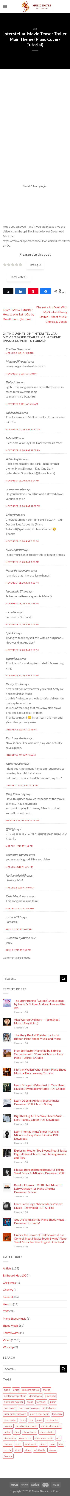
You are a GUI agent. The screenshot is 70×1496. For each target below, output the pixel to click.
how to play (10, 1408)
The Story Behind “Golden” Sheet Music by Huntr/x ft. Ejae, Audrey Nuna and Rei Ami (39, 1004)
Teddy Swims (11, 1332)
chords (46, 1389)
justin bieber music (39, 1413)
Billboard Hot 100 (14, 1275)
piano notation (47, 1432)
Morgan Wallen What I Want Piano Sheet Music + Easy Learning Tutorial (40, 1071)
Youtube (8, 1456)
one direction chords (26, 1426)
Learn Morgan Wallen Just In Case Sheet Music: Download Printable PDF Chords (39, 1086)
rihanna (8, 1444)
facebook (41, 1401)
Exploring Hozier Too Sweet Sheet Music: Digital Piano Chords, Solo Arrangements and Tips (40, 1154)
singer (43, 1444)
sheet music (30, 1444)
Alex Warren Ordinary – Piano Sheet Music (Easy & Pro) (37, 1021)
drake (30, 1401)
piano (16, 1432)
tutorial (7, 1450)
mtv (31, 1420)
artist (16, 1389)
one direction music (51, 1426)
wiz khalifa (39, 1450)
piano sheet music (44, 1438)
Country (8, 1289)
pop (58, 1438)
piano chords (29, 1432)
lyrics (23, 1420)
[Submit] (63, 978)
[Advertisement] (35, 103)
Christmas (9, 1282)
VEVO (18, 1450)
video (28, 1450)
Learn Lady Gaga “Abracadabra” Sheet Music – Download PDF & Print (38, 1205)
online (7, 1432)
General (8, 1297)
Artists (7, 1268)
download (50, 1395)
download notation (14, 1401)
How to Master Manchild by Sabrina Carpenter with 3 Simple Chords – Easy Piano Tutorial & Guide (38, 1054)
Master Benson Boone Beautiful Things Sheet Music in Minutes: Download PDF (39, 1171)
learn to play (10, 1420)
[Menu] (5, 6)
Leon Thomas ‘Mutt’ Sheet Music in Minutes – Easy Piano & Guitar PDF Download (36, 1135)
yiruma (52, 1450)
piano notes (10, 1438)
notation (8, 1426)
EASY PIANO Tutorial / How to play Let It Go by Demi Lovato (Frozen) (18, 314)
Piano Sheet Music (14, 1318)
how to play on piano (29, 1408)
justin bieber (49, 1408)
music (39, 1420)
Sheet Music (10, 1325)
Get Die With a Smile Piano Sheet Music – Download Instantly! (40, 1221)
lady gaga (57, 1413)
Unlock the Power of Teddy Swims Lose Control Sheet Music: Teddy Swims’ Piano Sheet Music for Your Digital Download (40, 1238)
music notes (52, 1420)
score (18, 1444)
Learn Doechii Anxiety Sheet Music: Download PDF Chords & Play (36, 1102)
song (52, 1444)
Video (6, 1340)
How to (8, 1304)
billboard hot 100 (30, 1389)
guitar (53, 1401)
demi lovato (35, 1395)
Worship (8, 1347)
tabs (60, 1444)
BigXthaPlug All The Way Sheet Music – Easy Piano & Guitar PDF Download (39, 1117)
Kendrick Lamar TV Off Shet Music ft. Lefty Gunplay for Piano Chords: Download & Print (38, 1188)
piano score (25, 1438)
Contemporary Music (15, 1395)
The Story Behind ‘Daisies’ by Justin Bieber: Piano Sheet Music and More (37, 1036)
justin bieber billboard (15, 1413)
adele (7, 1389)
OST (35, 29)
